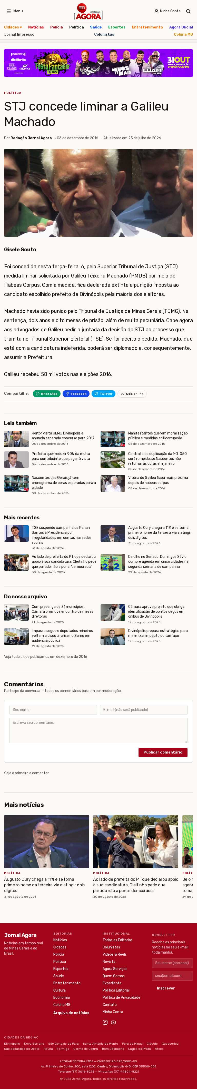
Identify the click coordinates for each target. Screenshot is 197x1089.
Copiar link (134, 393)
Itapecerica (170, 1043)
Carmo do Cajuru (85, 1049)
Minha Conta (113, 1012)
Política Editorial (116, 990)
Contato (110, 1005)
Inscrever (166, 988)
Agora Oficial (181, 27)
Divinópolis (12, 1043)
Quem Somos (114, 976)
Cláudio (152, 1043)
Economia (61, 997)
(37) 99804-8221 (126, 1071)
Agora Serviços (115, 969)
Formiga (63, 1049)
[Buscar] (188, 11)
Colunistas (104, 34)
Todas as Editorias (118, 940)
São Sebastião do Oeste (22, 1049)
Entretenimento (147, 27)
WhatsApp (49, 393)
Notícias (36, 27)
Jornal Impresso (19, 34)
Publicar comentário (163, 752)
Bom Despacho (113, 1049)
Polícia (56, 27)
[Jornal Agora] (88, 11)
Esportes (116, 27)
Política (76, 27)
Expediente (112, 983)
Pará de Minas (132, 1043)
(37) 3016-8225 (83, 1071)
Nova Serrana (34, 1043)
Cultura (59, 990)
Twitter (106, 393)
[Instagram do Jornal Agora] (105, 1022)
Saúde (96, 27)
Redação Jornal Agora (31, 138)
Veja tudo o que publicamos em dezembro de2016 (45, 657)
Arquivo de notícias (71, 1013)
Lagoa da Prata (139, 1049)
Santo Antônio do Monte (100, 1043)
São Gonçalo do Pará (63, 1043)
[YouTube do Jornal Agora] (113, 1022)
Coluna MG (183, 34)
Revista (109, 961)
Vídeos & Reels (115, 954)
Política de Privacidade (121, 997)
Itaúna (48, 1049)
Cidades (13, 27)
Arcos (159, 1049)
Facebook (78, 393)
